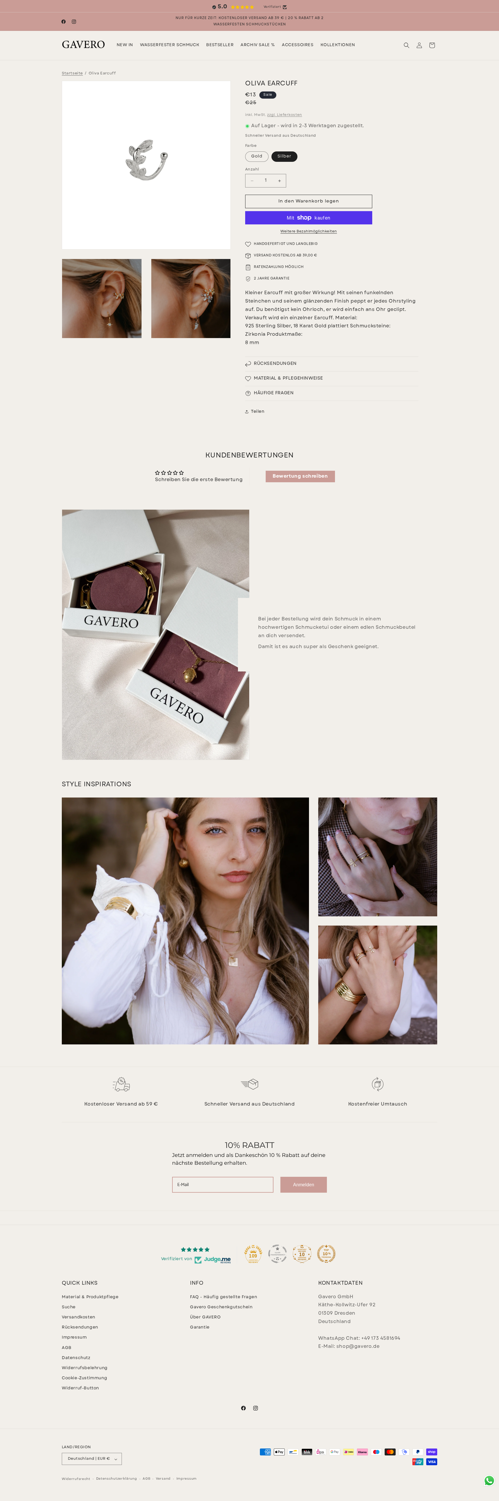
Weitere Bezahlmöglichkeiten (308, 231)
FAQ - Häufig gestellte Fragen (223, 1297)
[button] (170, 45)
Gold (256, 156)
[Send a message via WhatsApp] (489, 1480)
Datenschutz (76, 1358)
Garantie (200, 1327)
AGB (67, 1348)
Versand (163, 1479)
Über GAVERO (205, 1317)
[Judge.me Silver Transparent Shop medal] (277, 1254)
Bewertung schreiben (300, 476)
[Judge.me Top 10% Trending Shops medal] (326, 1254)
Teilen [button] (258, 412)
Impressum (74, 1337)
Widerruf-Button (80, 1388)
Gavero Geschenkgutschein (221, 1307)
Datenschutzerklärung (116, 1479)
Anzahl (252, 169)
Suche (69, 1307)
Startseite (72, 73)
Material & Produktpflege (90, 1297)
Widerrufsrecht (76, 1479)
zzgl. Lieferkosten (284, 115)
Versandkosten (78, 1317)
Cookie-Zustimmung (84, 1378)
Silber (284, 156)
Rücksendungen (80, 1327)
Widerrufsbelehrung (85, 1368)
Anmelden (303, 1184)
